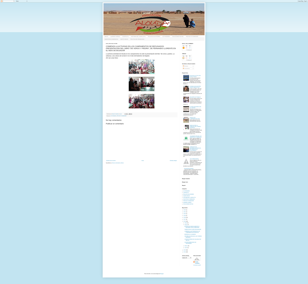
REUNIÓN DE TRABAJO (195, 97)
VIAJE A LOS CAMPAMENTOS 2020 (195, 118)
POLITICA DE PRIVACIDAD (137, 39)
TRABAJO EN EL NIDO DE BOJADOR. (192, 229)
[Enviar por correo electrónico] (125, 114)
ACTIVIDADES (166, 36)
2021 (185, 211)
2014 (185, 252)
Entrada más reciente (111, 160)
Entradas (186, 66)
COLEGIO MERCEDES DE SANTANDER (190, 243)
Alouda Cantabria (197, 262)
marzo (186, 224)
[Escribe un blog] (127, 114)
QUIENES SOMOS (115, 36)
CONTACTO (125, 36)
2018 (185, 217)
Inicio (143, 160)
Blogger (162, 273)
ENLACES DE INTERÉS (188, 194)
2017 (185, 219)
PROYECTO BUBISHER (192, 36)
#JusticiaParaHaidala (188, 168)
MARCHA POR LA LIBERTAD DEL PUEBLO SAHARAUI (195, 126)
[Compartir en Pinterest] (131, 114)
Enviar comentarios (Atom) (118, 162)
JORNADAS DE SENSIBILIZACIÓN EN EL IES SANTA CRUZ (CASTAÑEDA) (195, 148)
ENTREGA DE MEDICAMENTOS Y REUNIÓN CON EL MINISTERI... (192, 227)
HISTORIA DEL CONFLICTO (138, 36)
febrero (186, 245)
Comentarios (187, 68)
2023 (185, 209)
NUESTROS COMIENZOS (111, 39)
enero (186, 247)
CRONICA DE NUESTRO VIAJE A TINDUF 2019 (195, 87)
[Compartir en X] (128, 114)
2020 (185, 213)
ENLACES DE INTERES (154, 36)
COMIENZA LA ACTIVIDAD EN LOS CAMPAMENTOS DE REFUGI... (192, 232)
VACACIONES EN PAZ (178, 36)
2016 (185, 221)
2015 (185, 250)
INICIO (106, 36)
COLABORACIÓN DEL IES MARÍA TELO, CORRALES (196, 137)
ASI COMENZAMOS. (194, 158)
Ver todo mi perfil (197, 265)
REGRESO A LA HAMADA (190, 234)
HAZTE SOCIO (124, 39)
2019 (185, 215)
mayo (186, 222)
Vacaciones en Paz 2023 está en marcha (195, 76)
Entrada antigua (173, 160)
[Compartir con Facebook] (130, 114)
